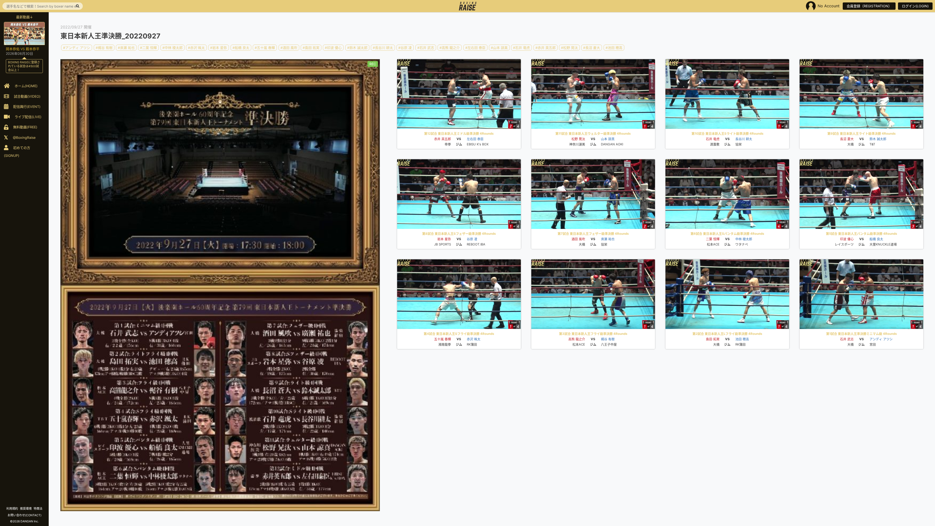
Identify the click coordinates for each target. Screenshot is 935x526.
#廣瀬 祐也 (126, 48)
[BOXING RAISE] (467, 6)
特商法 (38, 508)
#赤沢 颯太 (196, 48)
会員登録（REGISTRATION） (869, 6)
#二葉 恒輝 (148, 48)
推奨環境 (26, 508)
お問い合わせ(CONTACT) (24, 515)
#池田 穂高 (614, 48)
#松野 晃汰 (569, 48)
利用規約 (12, 508)
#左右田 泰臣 (475, 48)
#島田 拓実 (311, 48)
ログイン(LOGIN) (915, 6)
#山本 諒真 (499, 48)
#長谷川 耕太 (383, 48)
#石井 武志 (425, 48)
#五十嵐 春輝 (265, 48)
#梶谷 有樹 (104, 48)
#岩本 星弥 (218, 48)
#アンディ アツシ (76, 48)
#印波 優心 (333, 48)
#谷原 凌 (405, 48)
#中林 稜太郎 (172, 48)
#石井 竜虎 (521, 48)
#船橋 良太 (241, 48)
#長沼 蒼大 (591, 48)
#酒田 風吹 (288, 48)
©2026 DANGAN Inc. (24, 521)
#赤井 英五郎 (545, 48)
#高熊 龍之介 (449, 48)
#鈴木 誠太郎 (357, 48)
